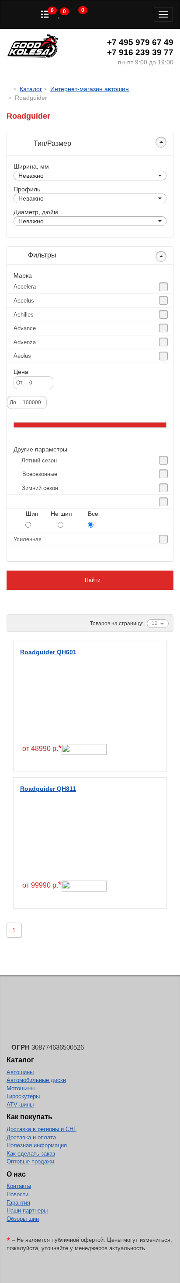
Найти (91, 580)
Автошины (20, 1072)
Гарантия (18, 1202)
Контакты (19, 1186)
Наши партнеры (27, 1210)
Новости (17, 1194)
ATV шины (20, 1104)
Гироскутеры (23, 1096)
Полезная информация (37, 1145)
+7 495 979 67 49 (140, 42)
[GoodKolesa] (9, 88)
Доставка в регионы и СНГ (41, 1129)
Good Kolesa (33, 47)
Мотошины (21, 1088)
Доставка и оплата (31, 1137)
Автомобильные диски (36, 1080)
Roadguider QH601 (48, 652)
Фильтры (41, 255)
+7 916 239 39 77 (140, 52)
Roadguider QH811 (48, 788)
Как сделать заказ (31, 1153)
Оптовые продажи (30, 1161)
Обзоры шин (23, 1219)
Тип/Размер (51, 143)
